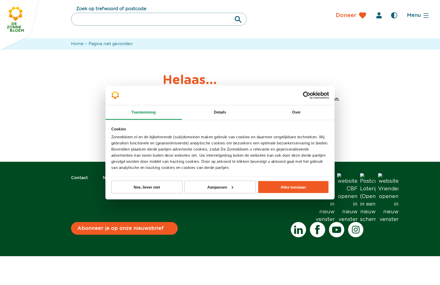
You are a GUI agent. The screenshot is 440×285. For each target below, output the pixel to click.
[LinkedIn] (298, 229)
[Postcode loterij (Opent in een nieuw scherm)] (368, 198)
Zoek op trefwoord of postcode (111, 9)
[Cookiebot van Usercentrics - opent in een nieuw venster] (306, 95)
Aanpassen (217, 187)
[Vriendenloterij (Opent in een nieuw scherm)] (388, 198)
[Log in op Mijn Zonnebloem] (379, 15)
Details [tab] (220, 112)
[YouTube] (336, 229)
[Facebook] (317, 229)
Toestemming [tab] (143, 112)
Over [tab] (296, 112)
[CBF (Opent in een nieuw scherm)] (347, 198)
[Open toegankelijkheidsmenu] (394, 15)
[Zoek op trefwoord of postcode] (238, 19)
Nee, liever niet (147, 187)
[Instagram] (355, 229)
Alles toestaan (293, 187)
